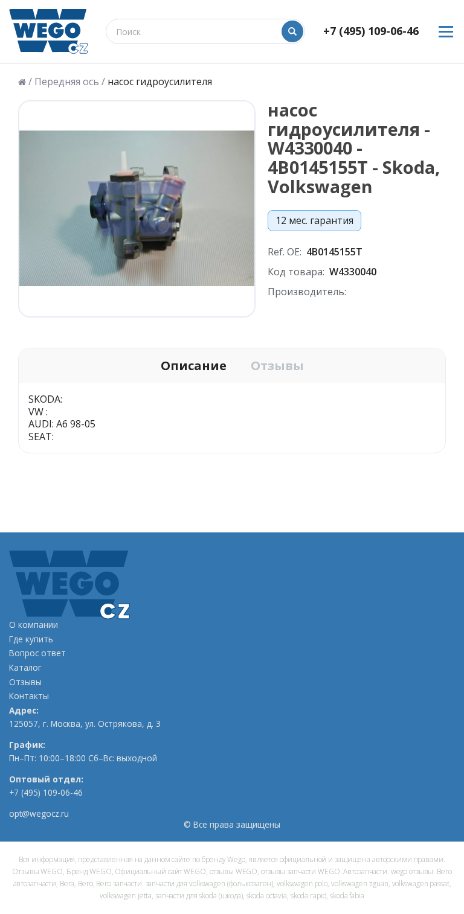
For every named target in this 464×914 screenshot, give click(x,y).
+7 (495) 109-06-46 (371, 31)
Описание (194, 366)
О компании (33, 624)
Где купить (31, 639)
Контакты (29, 696)
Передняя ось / (69, 81)
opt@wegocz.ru (39, 813)
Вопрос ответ (37, 653)
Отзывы (277, 366)
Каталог (25, 667)
